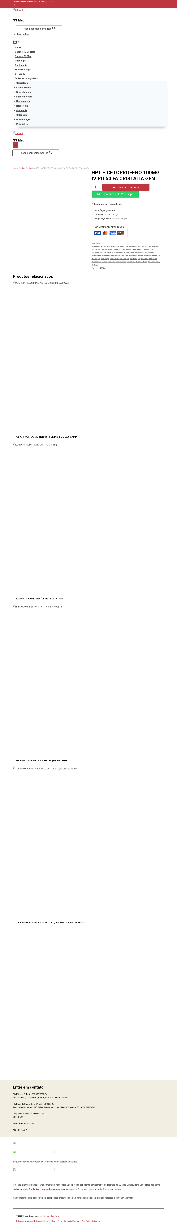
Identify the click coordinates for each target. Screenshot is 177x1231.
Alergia (103, 246)
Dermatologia (23, 92)
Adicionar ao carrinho (126, 187)
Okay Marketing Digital (50, 1216)
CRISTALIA (101, 268)
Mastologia (115, 256)
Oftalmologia (135, 259)
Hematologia (23, 101)
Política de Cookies (93, 1221)
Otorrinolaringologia (99, 262)
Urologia (95, 265)
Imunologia (149, 252)
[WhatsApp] (14, 5)
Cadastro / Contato (25, 52)
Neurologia (22, 106)
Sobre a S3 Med (23, 56)
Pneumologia (23, 119)
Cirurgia (141, 246)
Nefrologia (96, 259)
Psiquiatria (22, 124)
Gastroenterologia (99, 252)
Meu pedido (23, 34)
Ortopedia (20, 74)
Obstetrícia (114, 259)
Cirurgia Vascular (152, 246)
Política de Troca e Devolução (61, 1221)
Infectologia (96, 256)
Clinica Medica (23, 87)
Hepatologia (139, 252)
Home (18, 47)
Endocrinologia (23, 69)
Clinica (94, 249)
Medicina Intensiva (136, 256)
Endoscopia (148, 249)
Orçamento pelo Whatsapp (117, 194)
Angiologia (124, 246)
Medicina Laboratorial (152, 256)
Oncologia (20, 61)
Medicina (124, 256)
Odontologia (124, 259)
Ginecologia (118, 252)
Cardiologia (21, 65)
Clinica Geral (102, 249)
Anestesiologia (113, 246)
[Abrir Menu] (15, 145)
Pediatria (111, 262)
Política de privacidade (24, 1221)
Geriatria (110, 252)
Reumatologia (141, 262)
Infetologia (106, 256)
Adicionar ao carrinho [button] (88, 437)
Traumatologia (153, 262)
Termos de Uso (79, 1221)
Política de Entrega (41, 1221)
